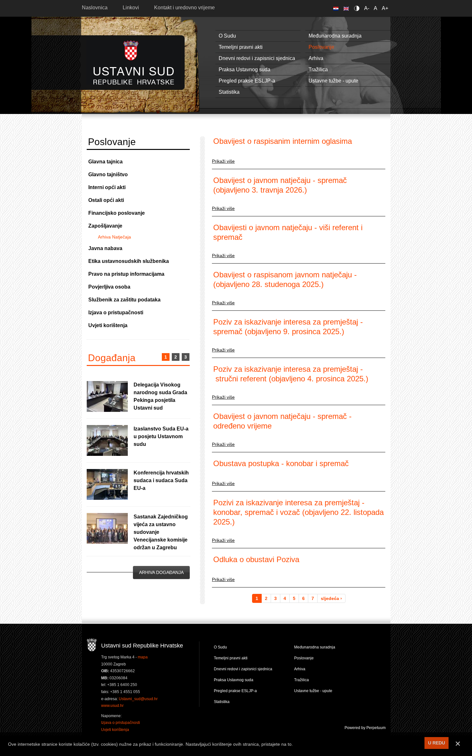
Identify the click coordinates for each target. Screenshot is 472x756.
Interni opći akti (107, 187)
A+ (385, 8)
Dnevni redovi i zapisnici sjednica (257, 58)
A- (366, 8)
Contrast (358, 8)
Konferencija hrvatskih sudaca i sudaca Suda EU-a (161, 480)
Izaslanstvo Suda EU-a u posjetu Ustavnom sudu (161, 436)
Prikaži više (223, 161)
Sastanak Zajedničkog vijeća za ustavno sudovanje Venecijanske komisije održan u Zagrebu (161, 532)
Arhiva (316, 58)
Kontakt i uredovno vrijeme (184, 7)
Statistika (229, 92)
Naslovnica (95, 7)
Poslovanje (321, 47)
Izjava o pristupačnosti (115, 312)
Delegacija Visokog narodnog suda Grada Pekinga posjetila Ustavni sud (160, 396)
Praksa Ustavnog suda (244, 69)
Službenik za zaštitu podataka (124, 299)
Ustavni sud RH (133, 62)
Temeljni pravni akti (241, 47)
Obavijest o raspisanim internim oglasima (282, 141)
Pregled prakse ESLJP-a (247, 80)
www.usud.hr (112, 705)
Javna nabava (105, 248)
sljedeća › (331, 598)
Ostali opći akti (106, 200)
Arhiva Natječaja (114, 236)
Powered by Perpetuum (365, 728)
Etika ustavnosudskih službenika (128, 261)
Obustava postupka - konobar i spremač (281, 463)
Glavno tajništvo (108, 174)
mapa (143, 657)
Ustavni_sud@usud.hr (138, 699)
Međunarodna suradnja (335, 36)
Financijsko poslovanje (116, 213)
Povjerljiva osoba (109, 287)
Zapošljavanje (105, 226)
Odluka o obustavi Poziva (256, 559)
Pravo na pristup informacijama (126, 274)
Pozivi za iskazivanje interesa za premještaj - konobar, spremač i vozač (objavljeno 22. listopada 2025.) (298, 512)
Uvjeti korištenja (107, 325)
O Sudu (227, 36)
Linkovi (131, 7)
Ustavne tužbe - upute (333, 80)
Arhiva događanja (161, 572)
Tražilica (318, 69)
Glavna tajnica (105, 161)
